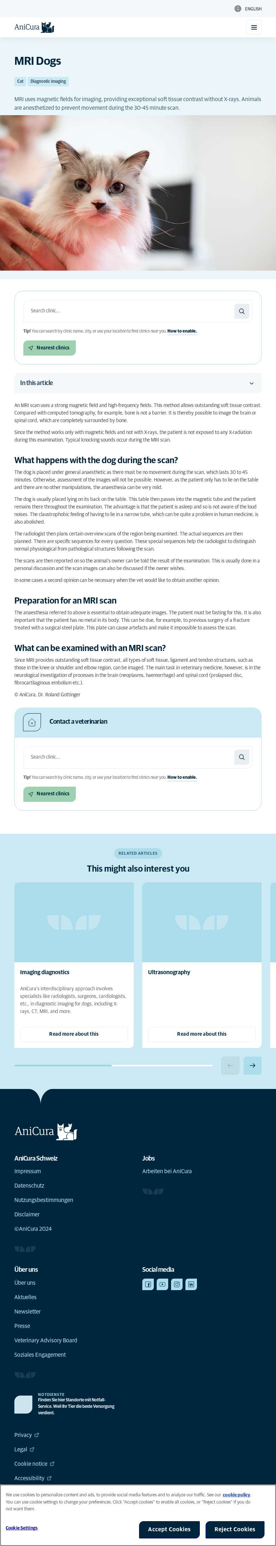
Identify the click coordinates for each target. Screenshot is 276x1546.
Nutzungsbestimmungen (43, 1200)
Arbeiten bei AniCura (167, 1171)
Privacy (23, 1435)
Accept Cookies (169, 1529)
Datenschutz (29, 1186)
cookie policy (236, 1495)
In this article (36, 383)
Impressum (27, 1171)
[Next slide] (253, 1066)
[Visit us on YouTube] (162, 1284)
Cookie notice (30, 1464)
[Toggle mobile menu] (254, 27)
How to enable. (182, 331)
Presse (22, 1326)
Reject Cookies (235, 1529)
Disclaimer (27, 1214)
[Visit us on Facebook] (148, 1284)
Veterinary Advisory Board (45, 1340)
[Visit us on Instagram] (177, 1284)
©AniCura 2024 (33, 1229)
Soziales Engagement (40, 1355)
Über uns (25, 1283)
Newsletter (27, 1312)
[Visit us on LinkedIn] (191, 1284)
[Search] (241, 311)
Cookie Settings (22, 1528)
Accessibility (29, 1478)
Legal (20, 1449)
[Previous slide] (230, 1066)
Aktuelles (25, 1297)
